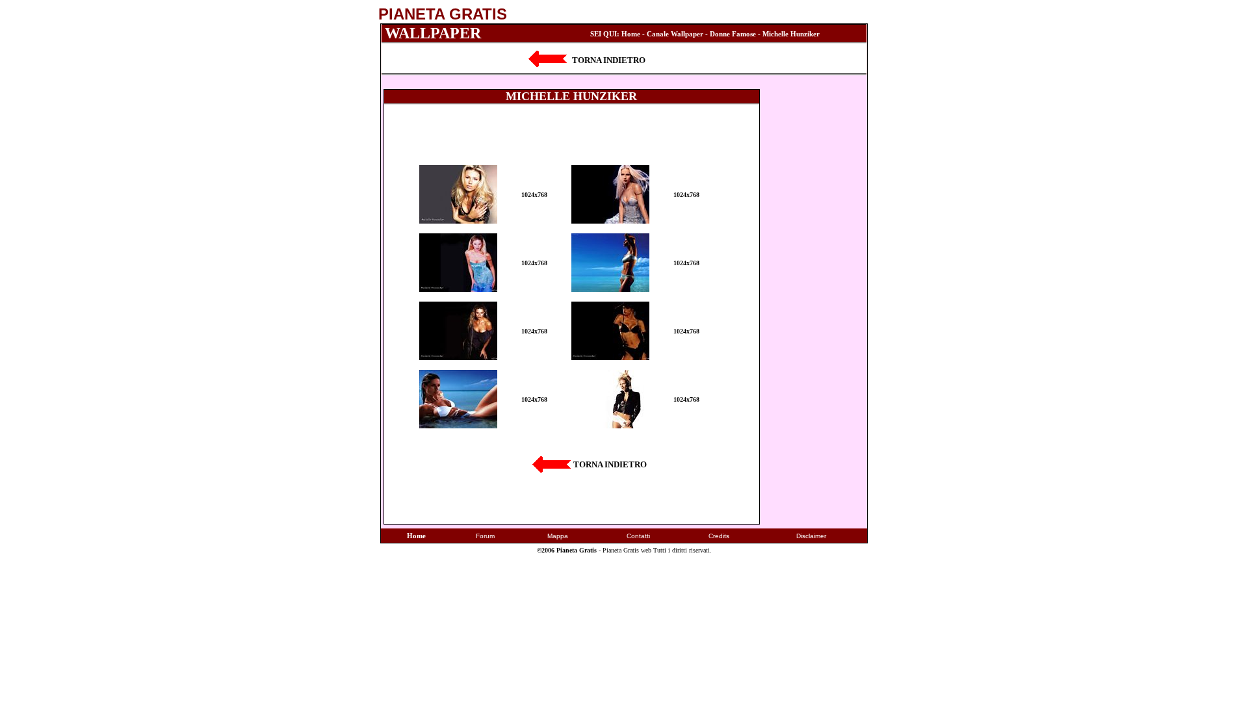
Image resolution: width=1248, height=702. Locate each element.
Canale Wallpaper (675, 34)
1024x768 (534, 194)
